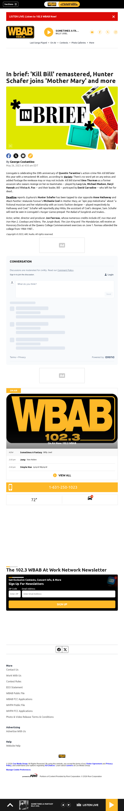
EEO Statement (14, 687)
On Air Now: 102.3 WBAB (62, 443)
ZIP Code (13, 589)
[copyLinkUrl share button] (30, 155)
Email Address (28, 589)
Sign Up (62, 604)
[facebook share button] (8, 155)
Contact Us (12, 669)
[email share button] (23, 155)
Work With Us (13, 675)
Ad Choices (50, 765)
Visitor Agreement (94, 764)
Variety (68, 176)
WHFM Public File (15, 705)
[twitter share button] (15, 155)
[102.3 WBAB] (62, 4)
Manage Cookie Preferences (18, 770)
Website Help (13, 745)
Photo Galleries (79, 43)
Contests (64, 43)
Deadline (11, 197)
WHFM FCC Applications (19, 711)
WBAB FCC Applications (19, 699)
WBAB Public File (15, 693)
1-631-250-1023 (63, 487)
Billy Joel (61, 33)
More (91, 43)
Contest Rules (13, 681)
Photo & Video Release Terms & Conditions (30, 717)
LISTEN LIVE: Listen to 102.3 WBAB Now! (32, 16)
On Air (53, 43)
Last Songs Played (38, 43)
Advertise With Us (16, 731)
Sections (8, 4)
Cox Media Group (20, 764)
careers (69, 765)
